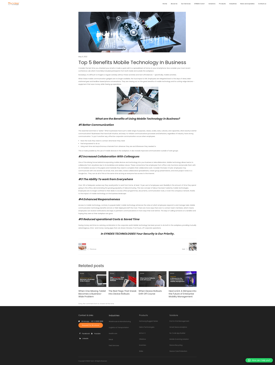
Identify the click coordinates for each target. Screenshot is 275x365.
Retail (111, 339)
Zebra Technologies (146, 327)
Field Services (114, 345)
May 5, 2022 (82, 57)
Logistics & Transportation (119, 327)
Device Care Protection (178, 351)
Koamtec (142, 345)
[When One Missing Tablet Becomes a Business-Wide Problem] (92, 279)
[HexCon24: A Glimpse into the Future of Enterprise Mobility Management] (183, 279)
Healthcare (113, 333)
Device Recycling (176, 345)
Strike (141, 351)
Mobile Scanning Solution (179, 339)
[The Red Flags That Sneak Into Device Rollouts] (122, 279)
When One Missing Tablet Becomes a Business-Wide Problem (92, 293)
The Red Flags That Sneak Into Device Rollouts (122, 292)
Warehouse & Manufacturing (120, 321)
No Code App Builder (177, 333)
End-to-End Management (179, 321)
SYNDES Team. (89, 361)
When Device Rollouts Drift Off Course (150, 292)
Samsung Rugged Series (148, 321)
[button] (259, 360)
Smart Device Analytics (178, 327)
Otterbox (142, 339)
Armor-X (142, 333)
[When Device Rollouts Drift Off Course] (153, 279)
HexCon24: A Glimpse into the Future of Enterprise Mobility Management (182, 293)
